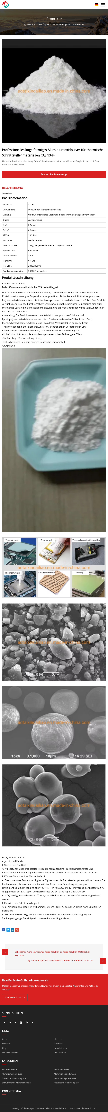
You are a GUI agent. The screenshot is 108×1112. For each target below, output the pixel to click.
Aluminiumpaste (9, 1069)
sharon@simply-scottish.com (83, 1108)
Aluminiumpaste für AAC (65, 1074)
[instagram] (27, 1022)
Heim (29, 24)
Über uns (58, 1039)
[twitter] (15, 1022)
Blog (4, 1048)
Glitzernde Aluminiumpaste (14, 1078)
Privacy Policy (60, 1052)
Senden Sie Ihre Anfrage (54, 174)
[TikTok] (32, 1022)
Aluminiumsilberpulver (12, 1074)
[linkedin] (10, 1022)
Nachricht (58, 1043)
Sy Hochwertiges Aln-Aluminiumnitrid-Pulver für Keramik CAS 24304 (60, 960)
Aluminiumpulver (61, 1069)
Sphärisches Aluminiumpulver (57, 24)
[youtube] (21, 1022)
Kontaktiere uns (13, 997)
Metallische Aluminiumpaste (66, 1082)
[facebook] (4, 1022)
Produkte (38, 24)
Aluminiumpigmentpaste (65, 1078)
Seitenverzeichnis (10, 1052)
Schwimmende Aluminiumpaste (16, 1082)
